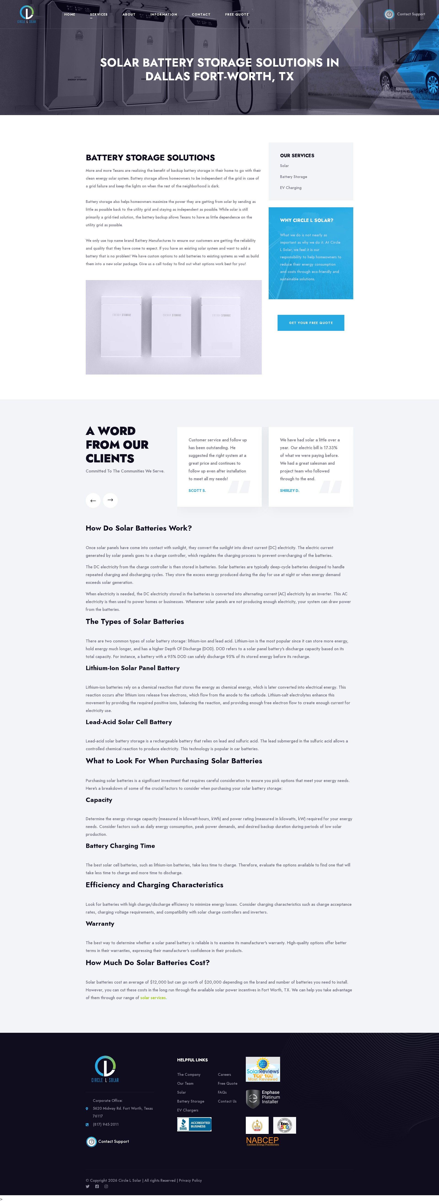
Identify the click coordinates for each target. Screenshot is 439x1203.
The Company (189, 1074)
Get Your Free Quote (311, 323)
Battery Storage (293, 176)
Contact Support (410, 14)
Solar (284, 165)
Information (163, 14)
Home (69, 14)
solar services (153, 998)
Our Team (185, 1083)
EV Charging (291, 187)
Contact (201, 14)
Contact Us (227, 1101)
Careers (224, 1074)
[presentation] (93, 500)
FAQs (222, 1092)
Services (99, 14)
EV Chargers (187, 1110)
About (129, 14)
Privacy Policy (190, 1180)
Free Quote (237, 14)
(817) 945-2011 (106, 1124)
